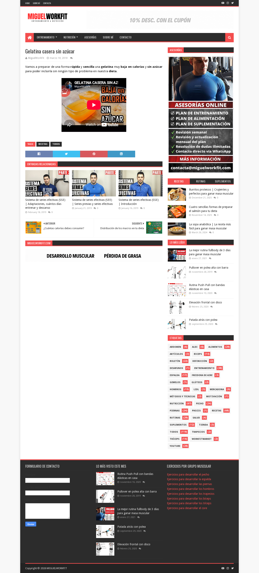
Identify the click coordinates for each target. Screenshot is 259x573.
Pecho (200, 403)
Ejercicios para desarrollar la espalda (189, 479)
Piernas (175, 410)
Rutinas (175, 417)
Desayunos (176, 368)
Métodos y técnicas (182, 396)
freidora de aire (202, 375)
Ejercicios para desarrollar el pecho (188, 474)
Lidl (196, 389)
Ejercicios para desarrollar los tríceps (189, 503)
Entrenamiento (204, 368)
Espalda (174, 375)
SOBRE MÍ (108, 37)
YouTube (175, 446)
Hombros (175, 389)
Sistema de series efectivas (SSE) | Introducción (139, 201)
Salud (196, 417)
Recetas (42, 144)
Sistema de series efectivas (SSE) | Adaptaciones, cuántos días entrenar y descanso (45, 203)
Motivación (214, 396)
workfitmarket (202, 439)
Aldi (194, 347)
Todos (56, 144)
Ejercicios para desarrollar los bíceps (189, 498)
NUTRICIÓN (69, 37)
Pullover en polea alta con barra (208, 267)
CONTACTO (126, 37)
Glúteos (197, 382)
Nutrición (177, 403)
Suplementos (178, 425)
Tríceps (174, 439)
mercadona (217, 389)
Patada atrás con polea (203, 319)
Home (27, 3)
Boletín (175, 361)
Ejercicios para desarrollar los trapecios (190, 493)
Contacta (47, 3)
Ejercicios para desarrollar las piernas (189, 484)
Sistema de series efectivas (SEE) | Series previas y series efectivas (92, 201)
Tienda (203, 425)
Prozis (196, 410)
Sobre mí (36, 3)
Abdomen (175, 347)
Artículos (176, 354)
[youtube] (223, 3)
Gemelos (175, 382)
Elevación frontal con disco (205, 302)
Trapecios (198, 432)
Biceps (198, 354)
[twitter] (232, 3)
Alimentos (215, 347)
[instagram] (228, 3)
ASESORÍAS (90, 37)
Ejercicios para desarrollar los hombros (190, 488)
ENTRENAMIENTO (45, 37)
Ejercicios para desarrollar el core (187, 508)
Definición (199, 361)
